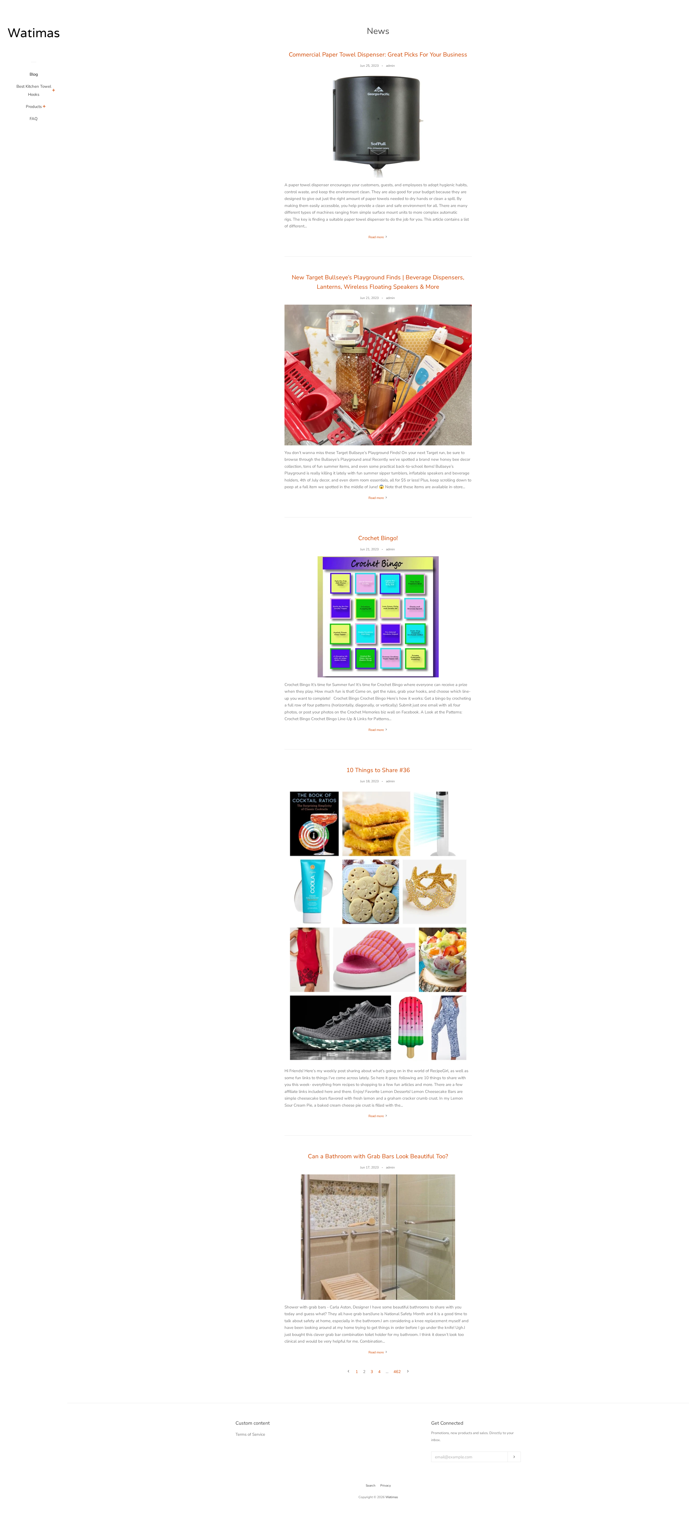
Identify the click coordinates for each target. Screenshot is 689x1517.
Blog (34, 74)
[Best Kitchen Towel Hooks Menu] (53, 90)
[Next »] (408, 1372)
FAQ (34, 118)
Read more (376, 237)
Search (370, 1485)
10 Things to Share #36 (378, 770)
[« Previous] (348, 1372)
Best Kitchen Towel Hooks (33, 90)
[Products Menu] (44, 107)
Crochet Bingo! (378, 538)
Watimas (391, 1497)
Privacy (385, 1485)
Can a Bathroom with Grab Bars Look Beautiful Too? (378, 1156)
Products (34, 106)
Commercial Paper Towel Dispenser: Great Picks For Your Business (378, 55)
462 (397, 1371)
